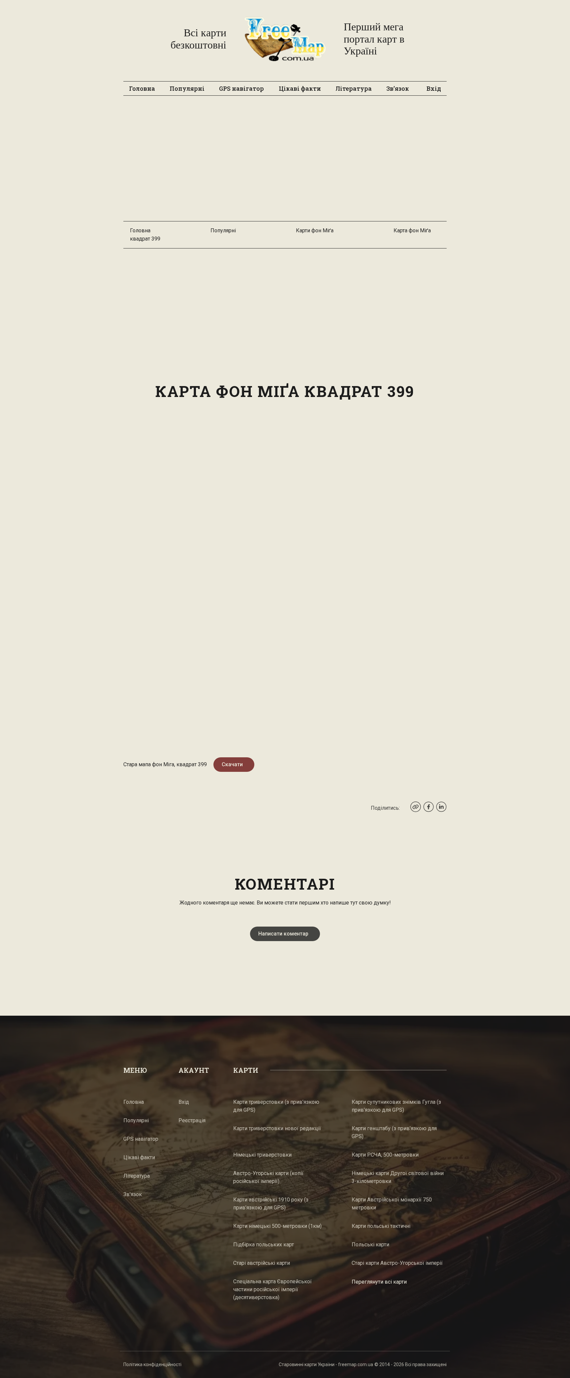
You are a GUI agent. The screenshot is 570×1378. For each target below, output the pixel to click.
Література (353, 88)
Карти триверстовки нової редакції (277, 1128)
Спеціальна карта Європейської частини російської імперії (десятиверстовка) (272, 1289)
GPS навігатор (241, 88)
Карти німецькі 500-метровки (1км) (277, 1226)
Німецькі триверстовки (262, 1155)
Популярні (187, 88)
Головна (142, 88)
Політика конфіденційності (152, 1364)
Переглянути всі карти (379, 1282)
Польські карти (370, 1244)
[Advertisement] (285, 161)
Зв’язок (397, 88)
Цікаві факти (300, 88)
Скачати (232, 764)
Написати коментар (283, 934)
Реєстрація (192, 1120)
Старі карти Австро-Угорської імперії (397, 1263)
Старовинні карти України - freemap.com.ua (326, 1364)
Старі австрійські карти (261, 1263)
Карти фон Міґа (314, 230)
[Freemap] (285, 38)
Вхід (434, 88)
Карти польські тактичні (381, 1226)
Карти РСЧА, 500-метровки (385, 1155)
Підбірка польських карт (263, 1244)
